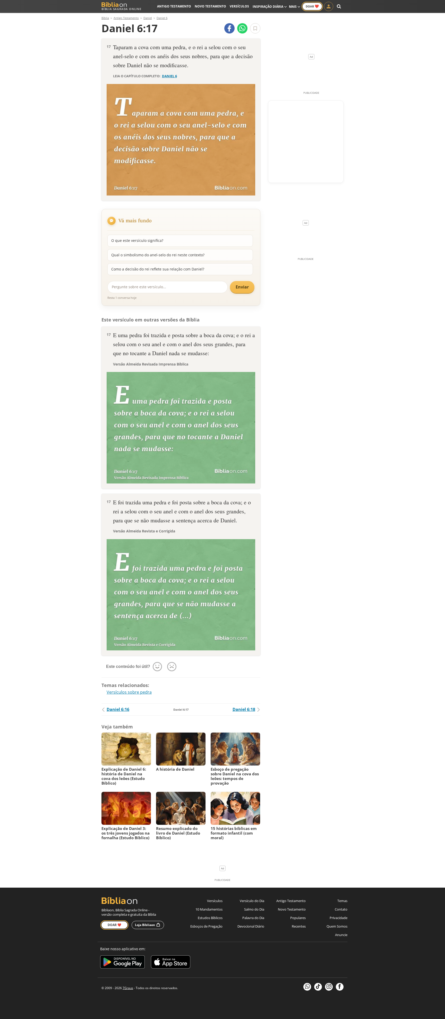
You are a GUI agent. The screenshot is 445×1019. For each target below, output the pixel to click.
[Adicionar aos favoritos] (255, 28)
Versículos (239, 6)
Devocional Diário (250, 926)
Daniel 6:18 (244, 709)
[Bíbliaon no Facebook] (340, 987)
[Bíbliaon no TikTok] (318, 987)
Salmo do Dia (254, 909)
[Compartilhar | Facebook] (229, 28)
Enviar (242, 287)
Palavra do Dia (253, 917)
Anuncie (341, 934)
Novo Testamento (210, 6)
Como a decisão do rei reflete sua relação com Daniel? (157, 269)
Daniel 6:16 (118, 709)
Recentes (299, 926)
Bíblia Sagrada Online (121, 9)
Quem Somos (337, 926)
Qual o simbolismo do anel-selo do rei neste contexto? (157, 254)
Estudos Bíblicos (210, 917)
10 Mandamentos (208, 909)
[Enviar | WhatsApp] (242, 28)
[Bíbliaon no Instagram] (329, 987)
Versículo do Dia (252, 900)
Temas (342, 900)
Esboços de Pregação (206, 926)
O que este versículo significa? (137, 240)
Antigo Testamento (174, 6)
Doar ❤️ (114, 925)
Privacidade (338, 917)
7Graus (128, 988)
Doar (312, 6)
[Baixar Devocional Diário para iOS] (170, 962)
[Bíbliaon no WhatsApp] (307, 987)
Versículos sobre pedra (129, 692)
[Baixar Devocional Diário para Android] (122, 962)
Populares (298, 917)
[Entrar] (328, 6)
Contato (341, 909)
